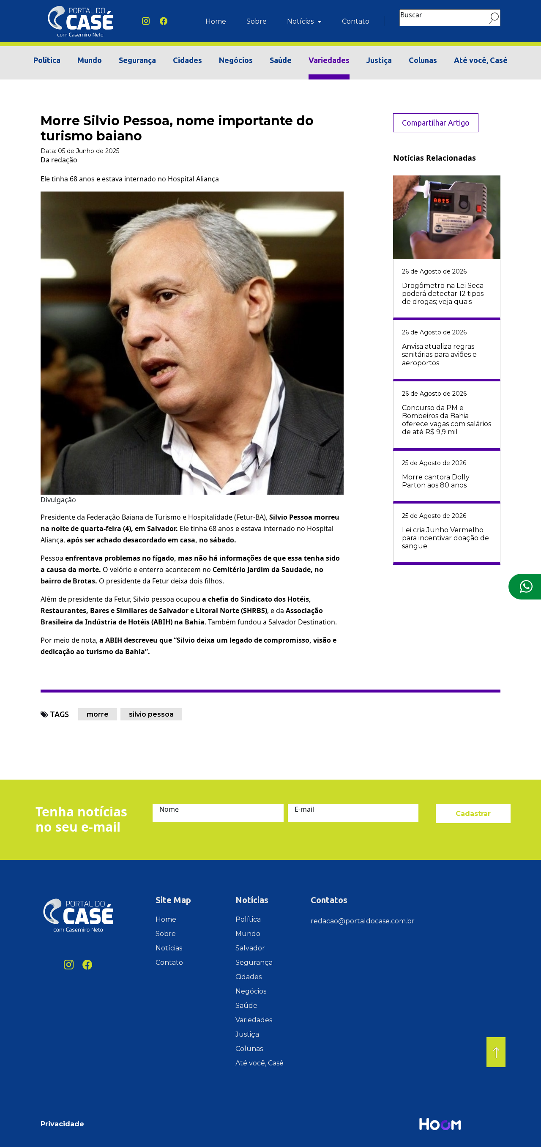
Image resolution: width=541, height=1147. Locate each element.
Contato (355, 21)
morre (98, 714)
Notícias (301, 21)
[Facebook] (163, 21)
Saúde (281, 60)
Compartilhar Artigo (436, 122)
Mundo (89, 60)
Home (215, 21)
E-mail (304, 809)
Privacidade (62, 1124)
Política (46, 60)
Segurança (137, 60)
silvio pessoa (151, 714)
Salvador (250, 948)
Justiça (379, 60)
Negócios (236, 60)
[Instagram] (145, 21)
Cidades (187, 60)
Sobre (256, 21)
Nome (169, 809)
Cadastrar (473, 814)
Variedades (329, 60)
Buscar (411, 14)
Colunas (423, 60)
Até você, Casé (481, 60)
